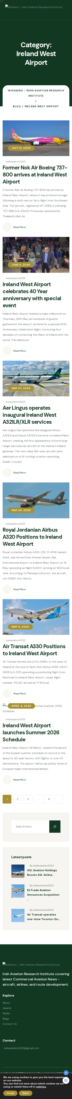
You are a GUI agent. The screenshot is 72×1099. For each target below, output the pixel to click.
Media (6, 1013)
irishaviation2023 (15, 161)
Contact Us (10, 1024)
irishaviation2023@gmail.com (21, 1048)
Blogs (6, 1018)
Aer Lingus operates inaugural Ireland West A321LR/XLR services (29, 414)
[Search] (54, 826)
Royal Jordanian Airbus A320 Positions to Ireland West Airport (32, 536)
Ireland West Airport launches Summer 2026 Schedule (31, 732)
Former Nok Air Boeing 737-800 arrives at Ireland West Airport (35, 174)
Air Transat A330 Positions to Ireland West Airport (34, 650)
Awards (7, 1008)
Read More (19, 227)
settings (41, 1086)
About (6, 1003)
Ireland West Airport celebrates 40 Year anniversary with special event (32, 295)
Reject (25, 1093)
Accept (10, 1093)
